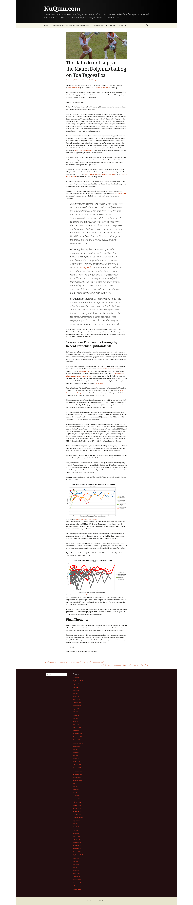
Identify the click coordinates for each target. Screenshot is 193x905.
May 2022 (75, 693)
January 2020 (77, 768)
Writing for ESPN (120, 193)
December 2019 (77, 771)
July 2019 (75, 786)
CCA (93, 88)
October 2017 (77, 852)
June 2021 (76, 715)
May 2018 (75, 830)
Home (46, 25)
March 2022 (76, 699)
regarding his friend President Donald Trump (100, 174)
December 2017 (77, 845)
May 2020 (75, 755)
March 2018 (76, 836)
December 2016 (77, 883)
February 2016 (77, 886)
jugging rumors (83, 150)
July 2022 (75, 687)
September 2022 (78, 681)
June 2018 (76, 827)
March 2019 (76, 799)
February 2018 (77, 839)
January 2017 (77, 880)
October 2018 (77, 814)
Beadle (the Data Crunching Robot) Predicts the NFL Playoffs (124, 665)
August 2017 (76, 858)
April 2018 (76, 833)
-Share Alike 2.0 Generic (102, 88)
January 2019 (77, 805)
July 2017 (75, 861)
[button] (96, 500)
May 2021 (75, 718)
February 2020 (77, 765)
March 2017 (76, 873)
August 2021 (76, 709)
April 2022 (76, 696)
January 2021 (77, 730)
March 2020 (76, 762)
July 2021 (75, 712)
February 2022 (77, 702)
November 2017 (77, 849)
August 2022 (76, 684)
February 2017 (77, 877)
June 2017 (76, 864)
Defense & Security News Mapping (104, 25)
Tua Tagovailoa (85, 267)
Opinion (83, 80)
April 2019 (76, 796)
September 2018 (78, 817)
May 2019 (75, 793)
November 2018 (77, 811)
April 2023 (76, 678)
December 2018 (77, 808)
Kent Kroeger (93, 80)
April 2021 (76, 721)
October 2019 (77, 777)
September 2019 (78, 780)
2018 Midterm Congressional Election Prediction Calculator (70, 25)
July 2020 (75, 749)
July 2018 (75, 824)
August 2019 (76, 783)
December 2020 (77, 734)
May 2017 (75, 867)
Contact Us (122, 25)
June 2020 (76, 752)
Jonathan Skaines (74, 88)
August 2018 (76, 821)
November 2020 (77, 737)
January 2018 (77, 842)
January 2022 (77, 706)
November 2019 (77, 774)
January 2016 (77, 889)
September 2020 (78, 743)
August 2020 (76, 746)
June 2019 (76, 790)
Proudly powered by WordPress (96, 901)
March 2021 (76, 724)
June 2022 (76, 690)
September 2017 (78, 855)
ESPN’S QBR (99, 383)
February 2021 (77, 727)
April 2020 (76, 758)
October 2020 (77, 740)
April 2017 (76, 870)
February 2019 (77, 802)
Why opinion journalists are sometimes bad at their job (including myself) (74, 662)
